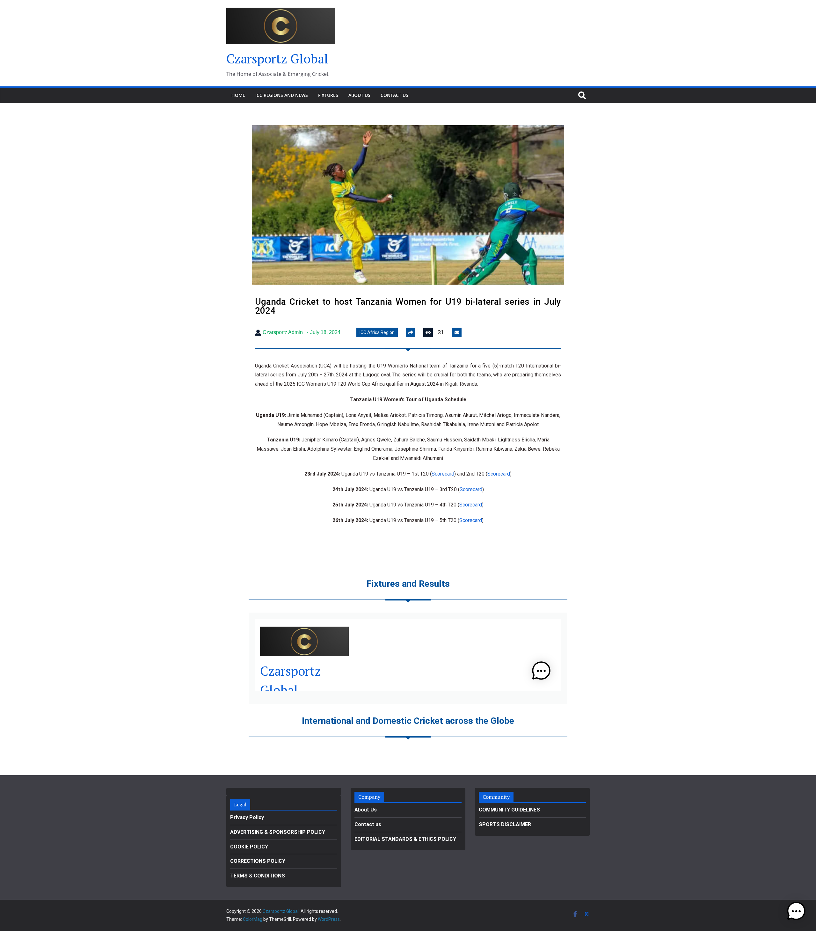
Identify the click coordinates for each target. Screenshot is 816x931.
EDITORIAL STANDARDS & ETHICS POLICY (405, 839)
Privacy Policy (247, 817)
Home (238, 95)
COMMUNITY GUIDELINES (509, 810)
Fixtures (328, 95)
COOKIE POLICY (249, 847)
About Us (359, 95)
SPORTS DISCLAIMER (505, 824)
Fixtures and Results (408, 583)
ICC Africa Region (377, 332)
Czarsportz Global (277, 58)
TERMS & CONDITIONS (257, 876)
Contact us (394, 95)
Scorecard (443, 474)
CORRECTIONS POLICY (257, 861)
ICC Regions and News (281, 95)
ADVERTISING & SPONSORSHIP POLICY (277, 832)
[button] (796, 911)
